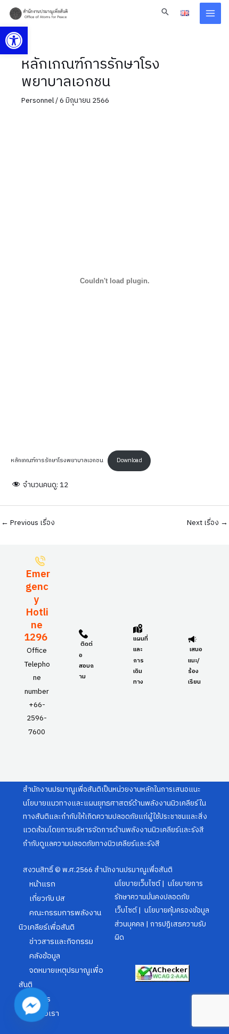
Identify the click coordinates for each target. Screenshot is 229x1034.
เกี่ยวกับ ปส (47, 898)
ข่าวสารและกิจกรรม (61, 941)
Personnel (37, 100)
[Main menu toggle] (211, 13)
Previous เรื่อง (28, 523)
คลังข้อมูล (44, 956)
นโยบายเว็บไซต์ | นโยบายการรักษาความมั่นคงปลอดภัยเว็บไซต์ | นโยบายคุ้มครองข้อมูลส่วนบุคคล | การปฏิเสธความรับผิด (161, 911)
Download (129, 460)
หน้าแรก (42, 884)
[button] (14, 40)
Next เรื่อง (207, 523)
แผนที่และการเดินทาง (140, 660)
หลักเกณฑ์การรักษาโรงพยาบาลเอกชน (57, 460)
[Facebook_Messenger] (31, 1005)
